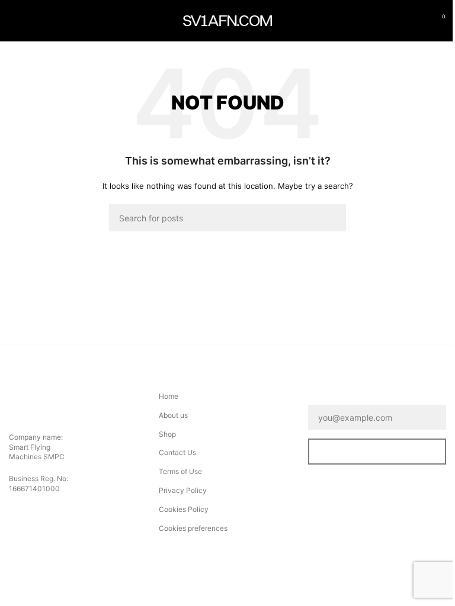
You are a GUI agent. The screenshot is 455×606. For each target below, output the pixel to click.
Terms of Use (180, 471)
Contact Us (177, 452)
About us (173, 415)
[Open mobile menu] (13, 21)
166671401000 (34, 488)
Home (168, 396)
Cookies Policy (184, 509)
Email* (322, 396)
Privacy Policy (183, 490)
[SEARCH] (332, 217)
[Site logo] (227, 19)
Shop (167, 434)
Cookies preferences (193, 528)
